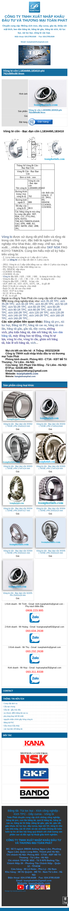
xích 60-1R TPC (37, 307)
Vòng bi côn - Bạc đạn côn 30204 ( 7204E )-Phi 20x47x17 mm (17, 509)
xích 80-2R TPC (37, 309)
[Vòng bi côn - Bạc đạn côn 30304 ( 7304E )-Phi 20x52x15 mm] (51, 490)
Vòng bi (7, 236)
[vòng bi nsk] (34, 763)
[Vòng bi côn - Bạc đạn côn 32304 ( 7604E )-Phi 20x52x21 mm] (18, 533)
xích (33, 342)
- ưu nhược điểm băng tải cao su (15, 713)
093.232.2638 (34, 651)
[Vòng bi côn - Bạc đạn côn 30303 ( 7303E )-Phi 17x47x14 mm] (18, 448)
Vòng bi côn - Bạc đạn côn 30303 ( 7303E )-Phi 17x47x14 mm (17, 467)
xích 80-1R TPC (17, 309)
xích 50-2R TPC (17, 307)
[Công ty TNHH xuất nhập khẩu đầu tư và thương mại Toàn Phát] (34, 11)
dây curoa (39, 328)
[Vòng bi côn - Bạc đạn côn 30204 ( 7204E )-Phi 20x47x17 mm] (18, 490)
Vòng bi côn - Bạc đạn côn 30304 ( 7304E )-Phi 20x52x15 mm (50, 509)
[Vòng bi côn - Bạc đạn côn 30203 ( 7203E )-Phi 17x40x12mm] (51, 406)
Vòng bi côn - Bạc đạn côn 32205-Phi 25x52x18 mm (18, 594)
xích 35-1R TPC (50, 301)
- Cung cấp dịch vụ (10, 703)
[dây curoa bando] (34, 798)
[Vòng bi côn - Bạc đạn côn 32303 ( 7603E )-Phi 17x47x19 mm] (51, 448)
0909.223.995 (34, 610)
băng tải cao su (37, 325)
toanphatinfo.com (19, 891)
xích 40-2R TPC (44, 304)
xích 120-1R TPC (39, 312)
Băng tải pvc (51, 321)
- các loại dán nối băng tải (12, 729)
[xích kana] (34, 747)
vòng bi (13, 260)
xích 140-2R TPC (39, 315)
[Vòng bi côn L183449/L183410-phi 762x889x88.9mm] (48, 106)
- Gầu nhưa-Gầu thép (11, 726)
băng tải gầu (14, 328)
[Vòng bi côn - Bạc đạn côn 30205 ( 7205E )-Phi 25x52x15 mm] (51, 533)
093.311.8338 (34, 671)
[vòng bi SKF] (34, 781)
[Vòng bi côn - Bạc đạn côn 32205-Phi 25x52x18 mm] (18, 575)
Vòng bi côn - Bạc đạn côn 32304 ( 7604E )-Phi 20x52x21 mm (17, 552)
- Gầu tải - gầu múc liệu (12, 710)
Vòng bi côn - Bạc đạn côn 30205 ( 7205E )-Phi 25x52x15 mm (50, 552)
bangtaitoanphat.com (25, 376)
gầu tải (28, 328)
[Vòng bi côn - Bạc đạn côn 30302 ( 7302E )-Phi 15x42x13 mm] (18, 406)
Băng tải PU (19, 325)
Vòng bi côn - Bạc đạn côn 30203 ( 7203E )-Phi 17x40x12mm (50, 425)
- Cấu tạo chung (9, 707)
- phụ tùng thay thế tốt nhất (13, 716)
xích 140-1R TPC (18, 315)
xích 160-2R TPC (18, 318)
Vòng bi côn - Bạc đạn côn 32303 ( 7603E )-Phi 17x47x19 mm (50, 467)
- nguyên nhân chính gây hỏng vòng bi (17, 719)
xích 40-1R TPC (25, 304)
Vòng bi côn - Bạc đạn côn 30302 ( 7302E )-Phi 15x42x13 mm (17, 425)
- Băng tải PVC (8, 722)
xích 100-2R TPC (18, 312)
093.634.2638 (34, 630)
